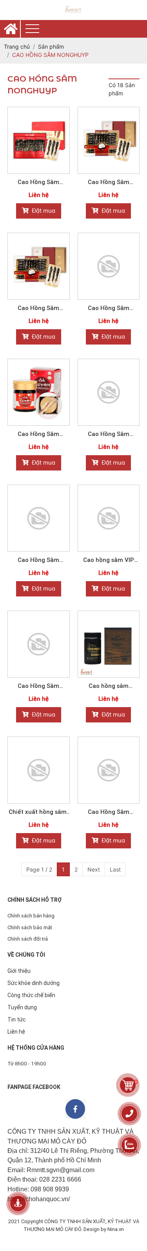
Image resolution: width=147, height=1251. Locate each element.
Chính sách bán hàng (30, 915)
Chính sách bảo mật (29, 927)
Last (115, 869)
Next (93, 869)
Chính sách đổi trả (27, 939)
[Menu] (32, 28)
